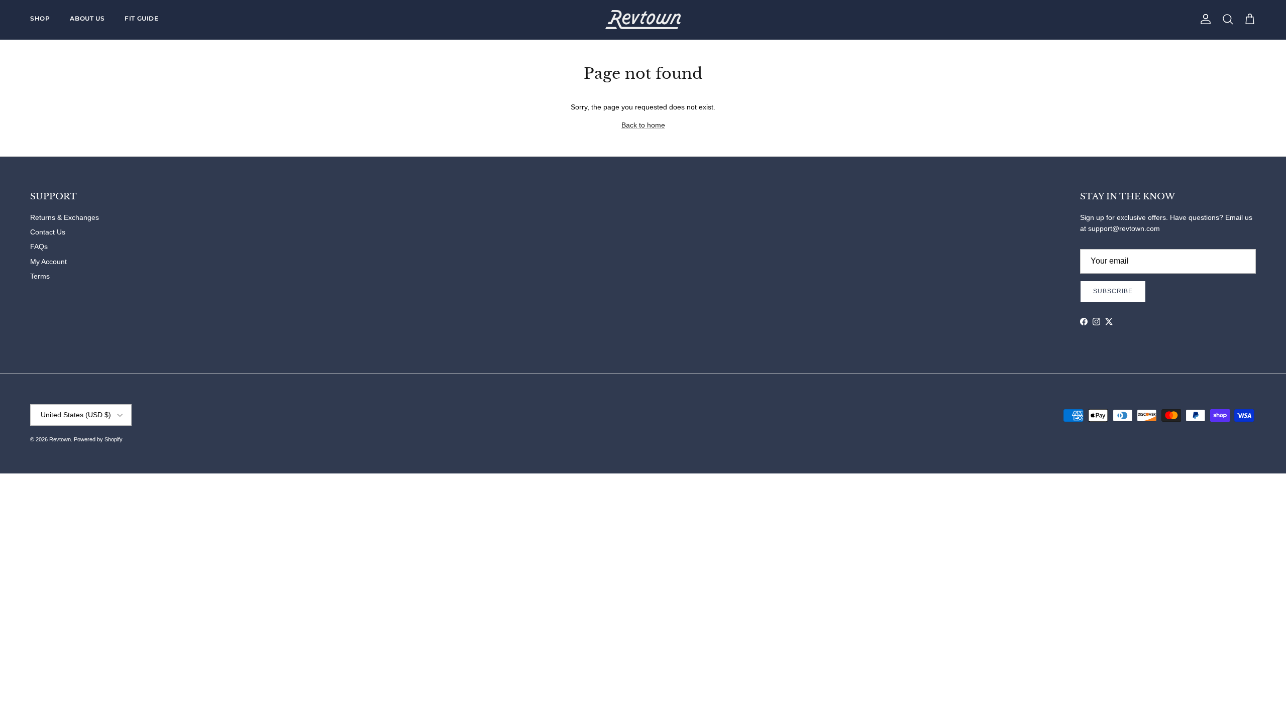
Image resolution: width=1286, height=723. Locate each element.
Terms (40, 276)
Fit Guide (141, 18)
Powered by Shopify (98, 439)
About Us (87, 18)
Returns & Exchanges (64, 217)
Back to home (643, 125)
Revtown (60, 439)
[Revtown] (643, 19)
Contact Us (47, 232)
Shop (40, 18)
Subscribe (1113, 291)
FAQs (39, 247)
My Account (48, 262)
